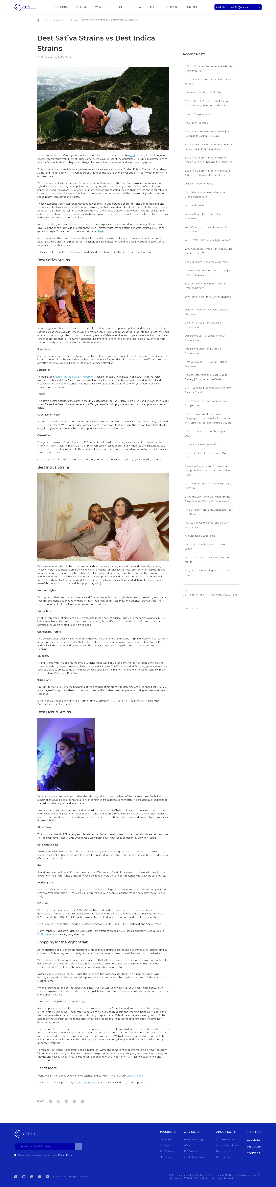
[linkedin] (69, 1101)
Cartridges (165, 1145)
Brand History (223, 1151)
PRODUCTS (60, 7)
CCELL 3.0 (81, 7)
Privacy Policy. (65, 1155)
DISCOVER (170, 7)
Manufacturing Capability (195, 1157)
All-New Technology (193, 1139)
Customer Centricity (226, 1157)
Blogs (73, 20)
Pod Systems (167, 1151)
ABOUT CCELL (147, 7)
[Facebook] (76, 1101)
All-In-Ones (165, 1139)
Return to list (190, 608)
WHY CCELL (102, 7)
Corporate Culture (225, 1139)
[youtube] (61, 1101)
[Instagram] (53, 1101)
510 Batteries (166, 1157)
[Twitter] (84, 1101)
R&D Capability (190, 1151)
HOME (44, 20)
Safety (186, 1145)
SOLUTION (124, 7)
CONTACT (191, 7)
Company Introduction (227, 1145)
